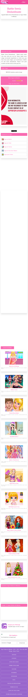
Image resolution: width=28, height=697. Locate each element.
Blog (14, 679)
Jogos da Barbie (8, 139)
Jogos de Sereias (8, 146)
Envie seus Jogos (14, 661)
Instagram (14, 676)
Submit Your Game (14, 665)
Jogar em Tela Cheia (14, 83)
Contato (14, 658)
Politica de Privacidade (14, 683)
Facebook (14, 672)
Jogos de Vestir (7, 143)
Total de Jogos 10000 (14, 690)
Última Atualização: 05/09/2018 (14, 694)
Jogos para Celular (8, 154)
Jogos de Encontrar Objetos (10, 150)
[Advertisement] (14, 35)
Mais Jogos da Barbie (14, 77)
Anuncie (14, 654)
